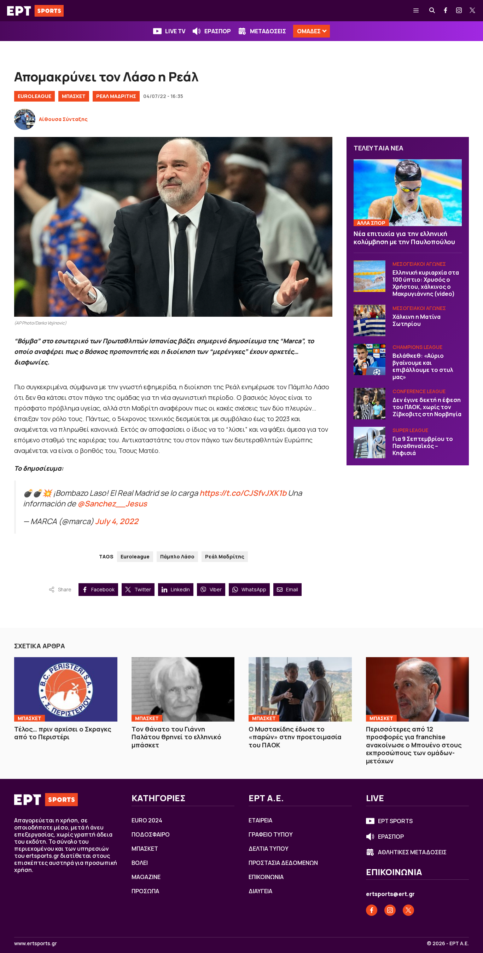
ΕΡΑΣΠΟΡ (217, 31)
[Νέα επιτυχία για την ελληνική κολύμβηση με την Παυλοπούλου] (408, 192)
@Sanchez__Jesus (112, 503)
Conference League (419, 391)
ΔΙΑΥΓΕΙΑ (260, 891)
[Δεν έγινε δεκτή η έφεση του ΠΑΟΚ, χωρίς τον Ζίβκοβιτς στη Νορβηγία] (369, 404)
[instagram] (459, 10)
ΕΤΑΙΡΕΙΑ (260, 820)
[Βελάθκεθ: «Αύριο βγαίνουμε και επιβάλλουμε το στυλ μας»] (369, 359)
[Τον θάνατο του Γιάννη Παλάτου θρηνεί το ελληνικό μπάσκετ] (183, 689)
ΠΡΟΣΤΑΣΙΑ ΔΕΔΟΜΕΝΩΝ (283, 863)
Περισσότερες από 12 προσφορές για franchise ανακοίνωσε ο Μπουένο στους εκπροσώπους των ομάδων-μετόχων (414, 745)
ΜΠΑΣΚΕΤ (74, 96)
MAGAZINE (146, 877)
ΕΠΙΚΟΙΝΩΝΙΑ (266, 877)
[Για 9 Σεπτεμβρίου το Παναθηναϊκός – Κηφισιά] (369, 443)
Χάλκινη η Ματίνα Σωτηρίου (416, 320)
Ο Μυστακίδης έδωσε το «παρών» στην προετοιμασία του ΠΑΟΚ (295, 737)
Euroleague (135, 556)
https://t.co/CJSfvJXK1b (242, 493)
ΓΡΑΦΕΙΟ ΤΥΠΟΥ (271, 834)
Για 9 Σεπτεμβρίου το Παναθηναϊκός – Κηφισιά (422, 446)
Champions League (417, 347)
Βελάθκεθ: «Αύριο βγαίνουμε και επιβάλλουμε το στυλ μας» (422, 366)
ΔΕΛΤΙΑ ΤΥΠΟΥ (269, 848)
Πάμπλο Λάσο (177, 556)
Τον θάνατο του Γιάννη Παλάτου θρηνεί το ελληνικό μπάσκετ (176, 737)
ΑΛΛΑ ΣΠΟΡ (371, 223)
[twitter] (473, 10)
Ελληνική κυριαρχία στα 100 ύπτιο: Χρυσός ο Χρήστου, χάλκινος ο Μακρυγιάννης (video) (425, 283)
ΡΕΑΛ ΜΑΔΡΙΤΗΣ (116, 96)
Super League (410, 430)
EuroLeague (34, 96)
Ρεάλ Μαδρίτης (224, 556)
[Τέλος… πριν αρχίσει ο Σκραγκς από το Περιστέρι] (65, 689)
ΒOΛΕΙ (140, 863)
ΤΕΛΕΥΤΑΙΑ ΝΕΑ (378, 148)
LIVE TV (175, 31)
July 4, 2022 (116, 521)
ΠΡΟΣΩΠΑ (145, 891)
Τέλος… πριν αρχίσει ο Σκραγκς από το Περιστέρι (62, 733)
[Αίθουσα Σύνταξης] (24, 119)
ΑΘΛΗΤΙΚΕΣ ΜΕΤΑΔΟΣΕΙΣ (412, 852)
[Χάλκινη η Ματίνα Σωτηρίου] (369, 321)
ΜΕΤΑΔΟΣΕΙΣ (268, 31)
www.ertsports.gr (35, 943)
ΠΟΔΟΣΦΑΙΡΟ (151, 834)
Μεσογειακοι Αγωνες (419, 264)
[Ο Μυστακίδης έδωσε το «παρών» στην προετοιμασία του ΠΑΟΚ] (300, 689)
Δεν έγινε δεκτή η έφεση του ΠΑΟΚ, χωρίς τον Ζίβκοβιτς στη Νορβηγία (426, 407)
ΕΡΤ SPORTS (395, 821)
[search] (432, 10)
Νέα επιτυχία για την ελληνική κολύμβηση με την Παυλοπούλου (404, 238)
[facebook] (446, 10)
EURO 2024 (147, 820)
